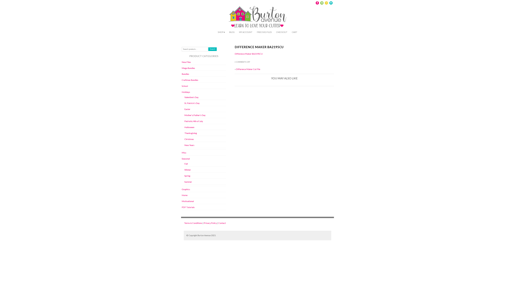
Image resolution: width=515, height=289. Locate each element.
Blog (232, 32)
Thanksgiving (190, 133)
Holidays (186, 92)
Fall (186, 163)
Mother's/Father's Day (194, 115)
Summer (188, 181)
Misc (184, 152)
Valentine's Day (191, 97)
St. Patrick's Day (192, 103)
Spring (187, 175)
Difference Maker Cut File (248, 69)
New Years (189, 145)
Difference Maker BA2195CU (259, 47)
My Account (245, 32)
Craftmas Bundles (190, 80)
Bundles (185, 74)
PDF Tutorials (188, 207)
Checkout (281, 32)
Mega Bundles (188, 68)
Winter (187, 169)
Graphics (186, 189)
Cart (294, 32)
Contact (222, 223)
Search (212, 49)
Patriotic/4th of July (193, 121)
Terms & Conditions (193, 223)
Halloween (189, 127)
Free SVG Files (264, 32)
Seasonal (186, 158)
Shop (220, 32)
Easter (187, 109)
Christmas (189, 139)
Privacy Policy (210, 223)
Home (184, 195)
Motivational (188, 201)
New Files (186, 62)
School (185, 86)
